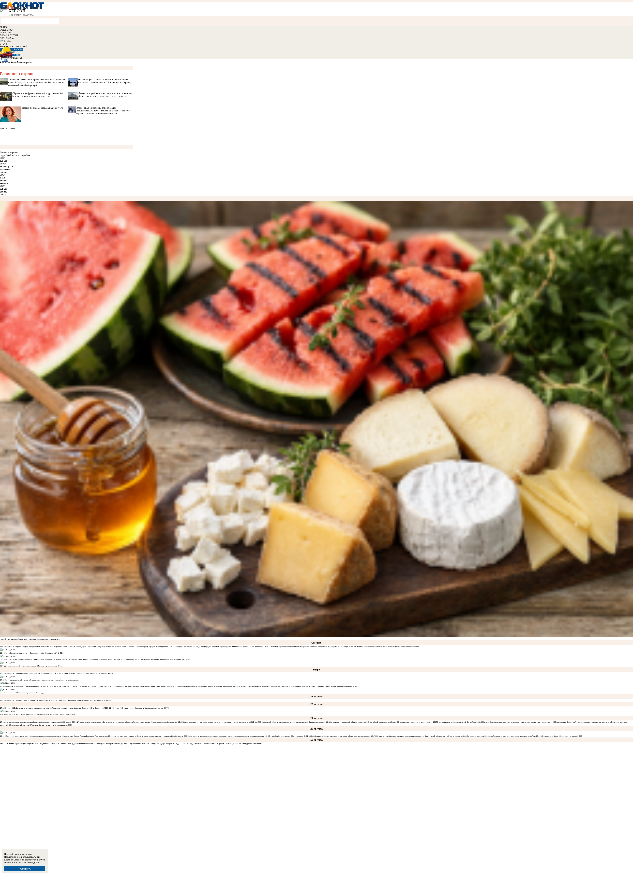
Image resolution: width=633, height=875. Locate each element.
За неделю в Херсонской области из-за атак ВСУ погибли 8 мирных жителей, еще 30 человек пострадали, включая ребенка (380, 722)
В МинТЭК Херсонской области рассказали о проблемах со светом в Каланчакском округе (289, 722)
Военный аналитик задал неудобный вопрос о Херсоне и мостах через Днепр (209, 686)
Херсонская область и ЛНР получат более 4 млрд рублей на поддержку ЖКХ (41, 725)
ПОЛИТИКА (6, 32)
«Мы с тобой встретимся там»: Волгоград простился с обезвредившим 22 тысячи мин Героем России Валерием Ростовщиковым (56, 736)
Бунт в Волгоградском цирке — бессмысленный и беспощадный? (30, 653)
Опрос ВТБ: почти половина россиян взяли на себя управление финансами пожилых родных (136, 686)
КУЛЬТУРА (5, 41)
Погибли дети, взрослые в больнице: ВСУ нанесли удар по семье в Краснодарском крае (39, 714)
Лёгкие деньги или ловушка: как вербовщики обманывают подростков (32, 722)
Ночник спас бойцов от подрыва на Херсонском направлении (276, 686)
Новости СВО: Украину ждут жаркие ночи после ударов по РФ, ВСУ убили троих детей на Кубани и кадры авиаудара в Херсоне (55, 673)
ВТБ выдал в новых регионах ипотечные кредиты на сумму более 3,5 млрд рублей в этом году (224, 744)
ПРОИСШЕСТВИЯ (9, 35)
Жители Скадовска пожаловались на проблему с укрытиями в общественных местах (516, 722)
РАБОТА (18, 49)
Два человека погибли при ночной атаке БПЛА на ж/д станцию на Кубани (33, 666)
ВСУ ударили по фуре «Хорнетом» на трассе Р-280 (561, 736)
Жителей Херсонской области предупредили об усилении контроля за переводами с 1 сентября (309, 647)
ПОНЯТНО (24, 868)
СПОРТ (3, 44)
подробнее (25, 155)
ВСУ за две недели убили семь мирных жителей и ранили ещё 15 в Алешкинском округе (154, 659)
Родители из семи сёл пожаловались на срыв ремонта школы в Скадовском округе (386, 647)
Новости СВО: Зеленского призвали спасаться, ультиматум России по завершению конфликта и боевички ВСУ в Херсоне (53, 708)
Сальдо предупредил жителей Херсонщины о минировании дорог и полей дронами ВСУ (230, 647)
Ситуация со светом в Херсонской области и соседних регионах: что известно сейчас (501, 736)
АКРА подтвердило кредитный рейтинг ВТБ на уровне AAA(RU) (29, 744)
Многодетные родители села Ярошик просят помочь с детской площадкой (142, 736)
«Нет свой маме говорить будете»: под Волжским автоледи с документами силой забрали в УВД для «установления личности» (55, 659)
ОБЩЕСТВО (6, 30)
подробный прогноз (9, 155)
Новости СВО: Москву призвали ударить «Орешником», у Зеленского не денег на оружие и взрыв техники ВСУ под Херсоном (54, 700)
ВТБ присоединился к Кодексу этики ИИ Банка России (456, 722)
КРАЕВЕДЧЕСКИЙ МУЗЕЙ (13, 46)
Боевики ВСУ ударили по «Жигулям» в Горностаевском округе (138, 708)
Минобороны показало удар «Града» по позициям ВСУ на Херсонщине (154, 647)
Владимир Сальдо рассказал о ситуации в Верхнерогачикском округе (342, 736)
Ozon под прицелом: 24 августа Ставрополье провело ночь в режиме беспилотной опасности (41, 680)
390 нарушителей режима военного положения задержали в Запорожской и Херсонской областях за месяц (418, 736)
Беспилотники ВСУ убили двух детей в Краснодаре (24, 693)
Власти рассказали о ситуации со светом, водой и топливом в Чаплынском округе (215, 722)
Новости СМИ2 (7, 128)
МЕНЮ (3, 27)
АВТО (17, 55)
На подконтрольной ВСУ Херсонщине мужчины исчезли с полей (331, 686)
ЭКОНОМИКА (7, 38)
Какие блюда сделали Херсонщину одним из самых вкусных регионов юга (30, 639)
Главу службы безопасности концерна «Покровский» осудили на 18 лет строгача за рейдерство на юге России (49, 686)
